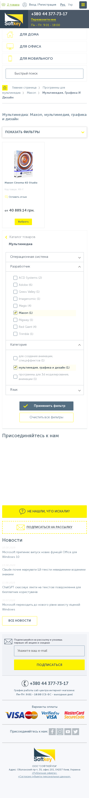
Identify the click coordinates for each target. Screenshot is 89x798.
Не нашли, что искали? (48, 511)
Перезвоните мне (43, 19)
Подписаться (49, 665)
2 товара (13, 4)
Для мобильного (36, 59)
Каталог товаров (22, 237)
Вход (32, 4)
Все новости (19, 620)
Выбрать (23, 222)
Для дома (29, 34)
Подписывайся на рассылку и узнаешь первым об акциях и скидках (38, 641)
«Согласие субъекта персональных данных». (44, 777)
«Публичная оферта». (44, 773)
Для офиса (30, 46)
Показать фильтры (22, 132)
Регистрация (47, 4)
